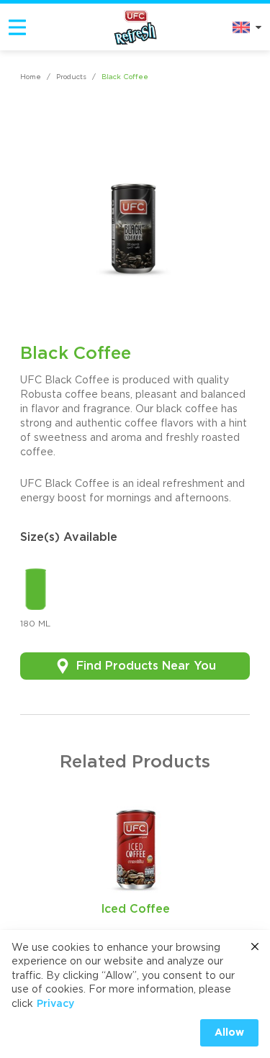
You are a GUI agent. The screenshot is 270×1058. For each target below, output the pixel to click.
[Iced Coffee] (135, 845)
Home (30, 77)
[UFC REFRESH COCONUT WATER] (135, 26)
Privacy (55, 1004)
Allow (229, 1033)
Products (71, 77)
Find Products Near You (146, 666)
